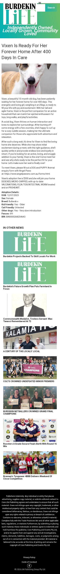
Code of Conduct (29, 562)
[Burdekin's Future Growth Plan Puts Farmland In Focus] (30, 272)
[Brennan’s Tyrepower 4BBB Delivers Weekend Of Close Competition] (30, 462)
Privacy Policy (29, 557)
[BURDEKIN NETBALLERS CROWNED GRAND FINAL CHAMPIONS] (30, 397)
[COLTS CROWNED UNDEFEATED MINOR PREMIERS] (30, 367)
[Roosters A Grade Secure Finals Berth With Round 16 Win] (30, 430)
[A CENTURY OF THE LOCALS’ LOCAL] (30, 337)
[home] (19, 15)
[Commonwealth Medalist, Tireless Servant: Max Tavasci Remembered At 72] (30, 305)
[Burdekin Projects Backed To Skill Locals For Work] (30, 242)
